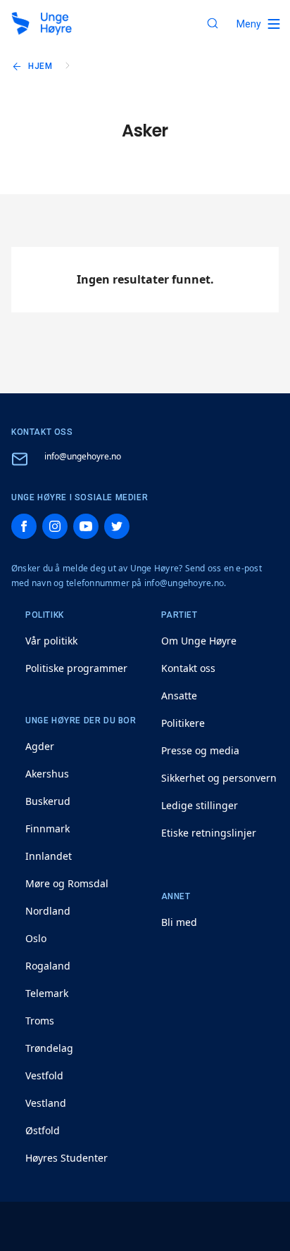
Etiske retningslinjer (208, 832)
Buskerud (47, 801)
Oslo (35, 938)
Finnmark (47, 828)
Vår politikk (51, 640)
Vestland (45, 1103)
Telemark (46, 993)
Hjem (40, 66)
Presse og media (200, 750)
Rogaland (47, 965)
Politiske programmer (76, 668)
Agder (39, 746)
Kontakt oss (188, 668)
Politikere (183, 723)
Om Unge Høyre (199, 640)
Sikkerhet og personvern (219, 778)
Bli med (179, 922)
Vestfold (44, 1075)
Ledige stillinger (199, 805)
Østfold (42, 1130)
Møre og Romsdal (66, 883)
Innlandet (48, 856)
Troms (39, 1020)
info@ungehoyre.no (82, 456)
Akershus (47, 773)
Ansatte (179, 695)
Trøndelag (49, 1048)
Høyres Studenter (66, 1157)
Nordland (47, 910)
